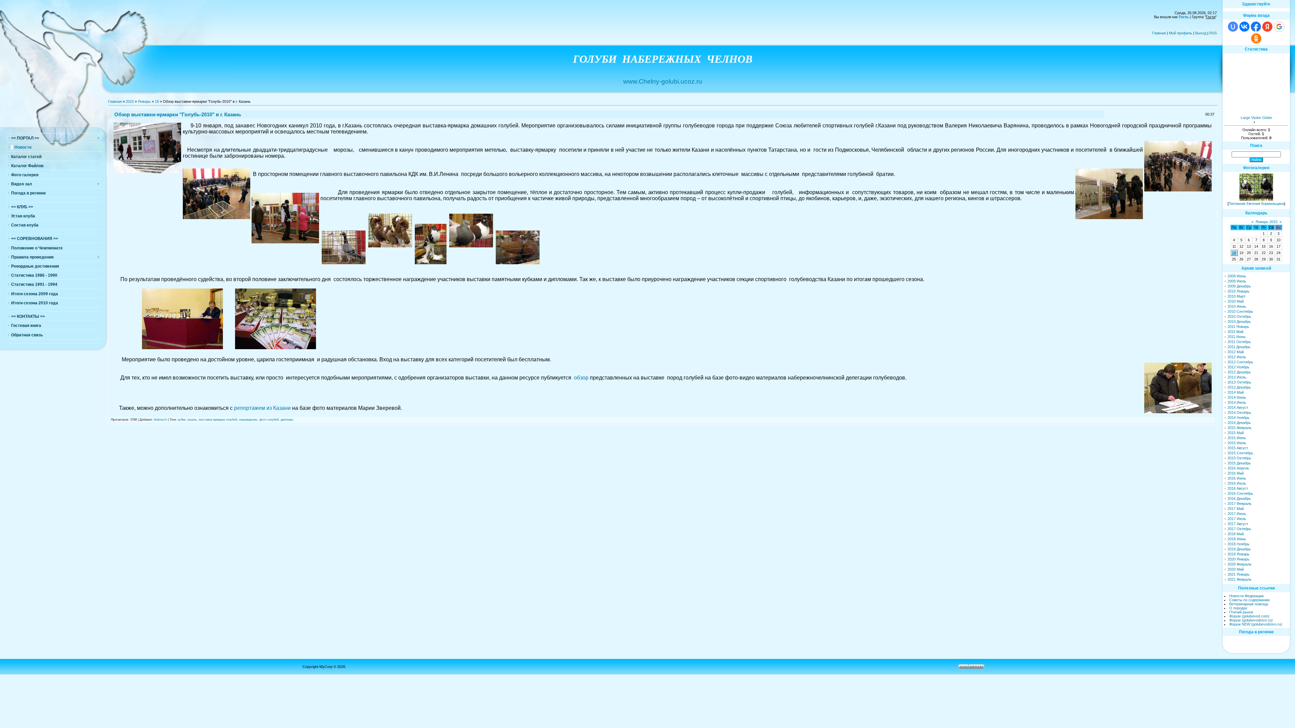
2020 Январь (1238, 559)
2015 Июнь (1237, 438)
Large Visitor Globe (1256, 118)
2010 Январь (1238, 291)
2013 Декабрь (1239, 387)
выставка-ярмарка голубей (218, 419)
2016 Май (1236, 473)
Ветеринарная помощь (1248, 604)
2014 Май (1236, 392)
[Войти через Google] (1279, 26)
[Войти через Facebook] (1256, 27)
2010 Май (1236, 301)
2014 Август (1238, 407)
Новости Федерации (1246, 596)
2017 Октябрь (1239, 529)
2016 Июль (1237, 483)
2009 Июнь (1237, 276)
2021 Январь (1238, 574)
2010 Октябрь (1239, 316)
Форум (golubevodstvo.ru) (1251, 620)
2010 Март (1236, 296)
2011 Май (1235, 332)
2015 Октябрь (1239, 458)
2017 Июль (1237, 519)
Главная (1159, 33)
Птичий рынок (1241, 612)
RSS (1213, 33)
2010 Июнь (1237, 306)
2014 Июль (1237, 402)
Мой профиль (1180, 33)
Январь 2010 (1266, 222)
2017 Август (1238, 524)
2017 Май (1236, 509)
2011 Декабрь (1239, 347)
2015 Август (1238, 448)
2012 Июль (1237, 357)
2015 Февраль (1239, 428)
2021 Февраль (1239, 579)
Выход (1200, 33)
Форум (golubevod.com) (1249, 616)
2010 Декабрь (1239, 322)
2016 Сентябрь (1240, 493)
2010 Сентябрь (1240, 311)
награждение (248, 419)
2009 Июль (1237, 281)
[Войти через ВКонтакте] (1244, 27)
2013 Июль (1237, 377)
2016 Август (1238, 488)
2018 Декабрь (1239, 549)
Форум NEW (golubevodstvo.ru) (1255, 624)
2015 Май (1236, 433)
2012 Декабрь (1239, 372)
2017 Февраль (1239, 504)
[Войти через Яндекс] (1267, 27)
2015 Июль (1237, 443)
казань (192, 419)
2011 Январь (1238, 327)
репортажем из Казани (262, 408)
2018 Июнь (1237, 539)
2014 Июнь (1237, 397)
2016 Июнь (1237, 478)
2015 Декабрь (1239, 463)
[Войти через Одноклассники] (1256, 38)
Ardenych (160, 419)
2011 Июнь (1237, 337)
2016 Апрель (1238, 468)
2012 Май (1236, 352)
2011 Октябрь (1239, 342)
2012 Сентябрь (1240, 362)
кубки (181, 419)
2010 (130, 101)
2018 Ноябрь (1238, 544)
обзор (581, 378)
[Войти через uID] (1233, 27)
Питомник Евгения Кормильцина (1256, 204)
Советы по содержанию (1249, 600)
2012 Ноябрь (1238, 367)
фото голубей (269, 419)
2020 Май (1236, 569)
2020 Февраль (1239, 564)
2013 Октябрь (1239, 382)
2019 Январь (1238, 554)
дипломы (287, 419)
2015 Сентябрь (1240, 453)
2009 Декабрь (1239, 286)
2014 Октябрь (1239, 413)
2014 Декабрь (1239, 423)
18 (157, 101)
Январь (144, 101)
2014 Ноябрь (1238, 418)
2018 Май (1236, 534)
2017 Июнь (1237, 514)
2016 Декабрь (1239, 498)
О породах (1238, 608)
